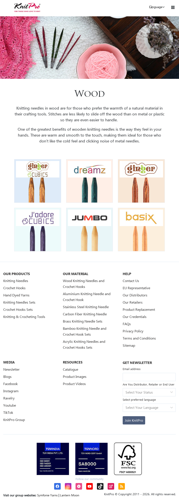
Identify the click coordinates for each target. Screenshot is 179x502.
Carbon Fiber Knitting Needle (85, 314)
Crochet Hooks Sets (18, 309)
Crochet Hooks (14, 288)
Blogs (7, 376)
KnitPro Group (14, 419)
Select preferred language (139, 399)
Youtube (9, 405)
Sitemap (129, 345)
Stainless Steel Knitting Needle (86, 306)
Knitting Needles (15, 280)
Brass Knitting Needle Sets (82, 321)
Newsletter (11, 369)
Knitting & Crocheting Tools (24, 316)
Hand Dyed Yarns (16, 295)
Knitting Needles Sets (19, 302)
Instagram (11, 391)
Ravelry (9, 398)
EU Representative (136, 288)
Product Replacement (139, 309)
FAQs (127, 323)
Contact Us (131, 280)
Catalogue (70, 369)
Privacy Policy (133, 331)
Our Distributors (135, 295)
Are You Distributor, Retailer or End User (148, 384)
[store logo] (27, 7)
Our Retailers (133, 302)
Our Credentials (134, 316)
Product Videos (74, 383)
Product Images (74, 376)
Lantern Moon (69, 495)
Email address (132, 369)
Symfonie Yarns (47, 495)
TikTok (8, 412)
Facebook (10, 383)
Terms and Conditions (139, 338)
